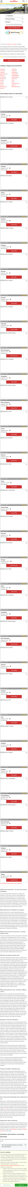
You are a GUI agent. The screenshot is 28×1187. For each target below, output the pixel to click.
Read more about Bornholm (14, 60)
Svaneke (14, 78)
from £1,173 (14, 355)
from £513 (14, 696)
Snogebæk (15, 72)
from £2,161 (14, 880)
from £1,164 (14, 565)
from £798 (14, 539)
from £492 (14, 827)
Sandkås (14, 69)
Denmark (14, 44)
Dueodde (3, 77)
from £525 (14, 801)
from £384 (14, 434)
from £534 (14, 303)
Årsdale (14, 85)
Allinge (2, 70)
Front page (9, 44)
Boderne (2, 75)
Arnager (2, 72)
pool (6, 1109)
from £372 (14, 854)
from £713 (14, 408)
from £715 (14, 591)
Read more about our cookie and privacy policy (10, 1165)
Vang (13, 81)
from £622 (14, 486)
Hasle (2, 80)
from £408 (14, 722)
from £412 (14, 749)
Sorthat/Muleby (15, 75)
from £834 (14, 172)
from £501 (14, 198)
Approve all (21, 1185)
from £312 (14, 224)
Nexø (1, 83)
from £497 (14, 277)
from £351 (14, 775)
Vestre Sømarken (16, 83)
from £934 (14, 382)
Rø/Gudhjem (3, 86)
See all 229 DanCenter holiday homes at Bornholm (11, 883)
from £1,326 (14, 644)
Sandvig (14, 70)
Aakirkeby (2, 69)
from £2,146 (14, 146)
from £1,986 (14, 329)
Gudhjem (3, 78)
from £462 (14, 119)
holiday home (13, 1129)
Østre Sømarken (16, 86)
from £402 (14, 251)
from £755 (14, 513)
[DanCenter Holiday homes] (14, 1)
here (11, 1167)
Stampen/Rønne (15, 77)
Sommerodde (15, 74)
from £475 (14, 460)
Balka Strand (3, 74)
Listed (2, 81)
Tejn (13, 80)
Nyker (2, 85)
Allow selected (7, 1185)
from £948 (14, 670)
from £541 (14, 618)
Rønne (2, 88)
